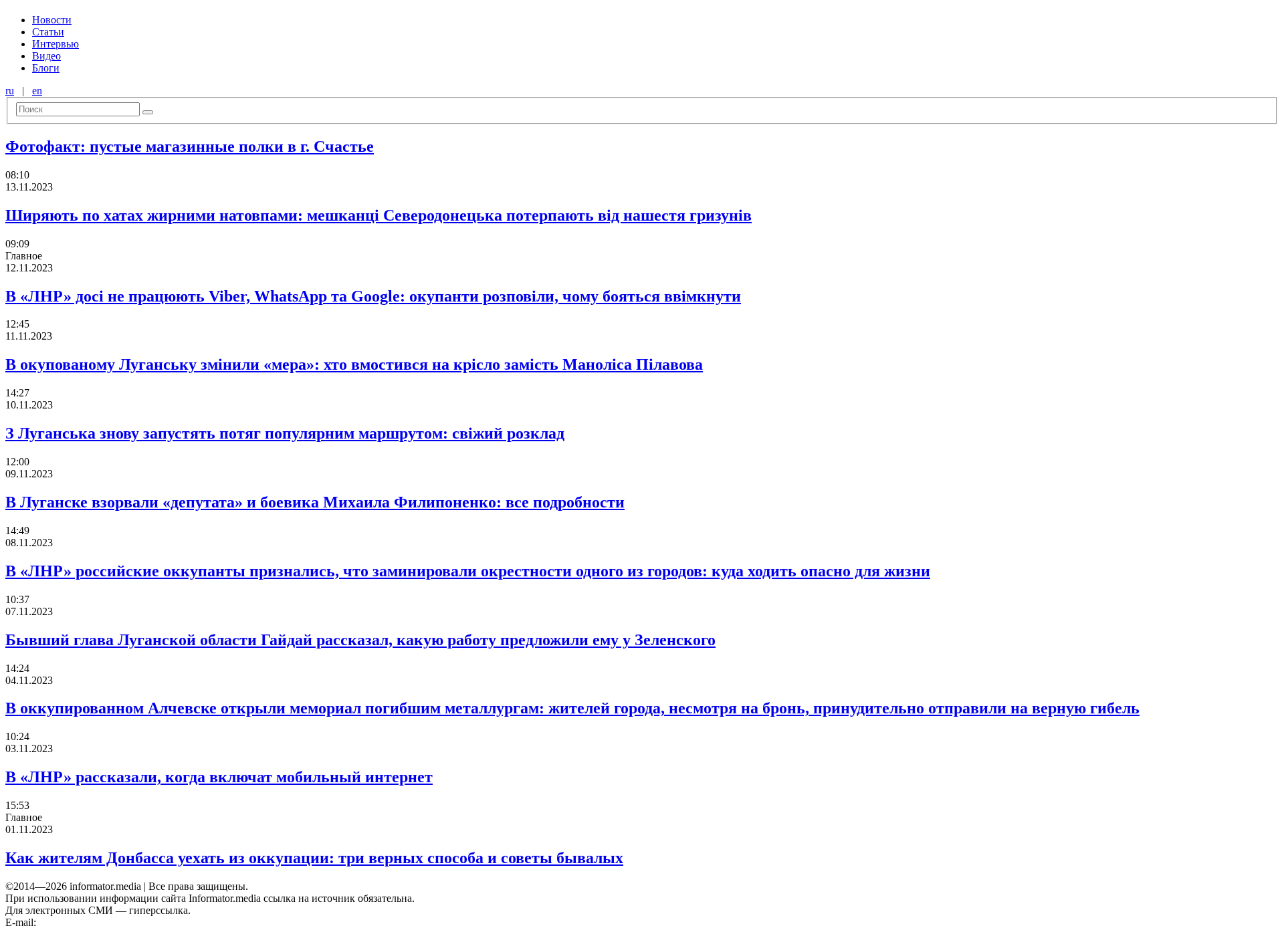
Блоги (46, 68)
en (37, 90)
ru (9, 90)
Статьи (48, 31)
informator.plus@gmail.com (97, 922)
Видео (46, 56)
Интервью (55, 43)
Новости (52, 19)
